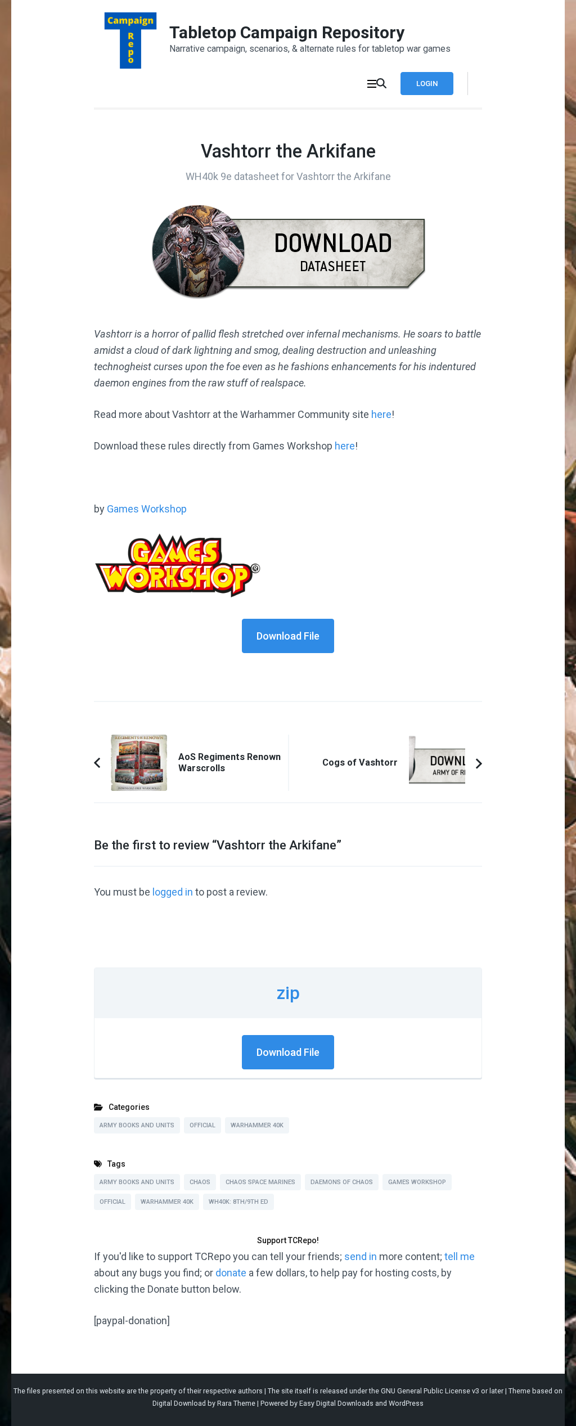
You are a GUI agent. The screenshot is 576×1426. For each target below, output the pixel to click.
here (381, 414)
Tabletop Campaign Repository (286, 32)
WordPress (406, 1403)
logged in (172, 892)
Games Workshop (147, 509)
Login (427, 83)
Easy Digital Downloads (336, 1403)
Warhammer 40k (257, 1125)
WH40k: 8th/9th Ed (238, 1201)
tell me (459, 1256)
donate (230, 1273)
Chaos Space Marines (260, 1182)
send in (360, 1256)
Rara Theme (236, 1403)
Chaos (200, 1182)
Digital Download (179, 1403)
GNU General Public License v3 (430, 1391)
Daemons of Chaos (341, 1182)
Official (202, 1125)
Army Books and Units (137, 1125)
